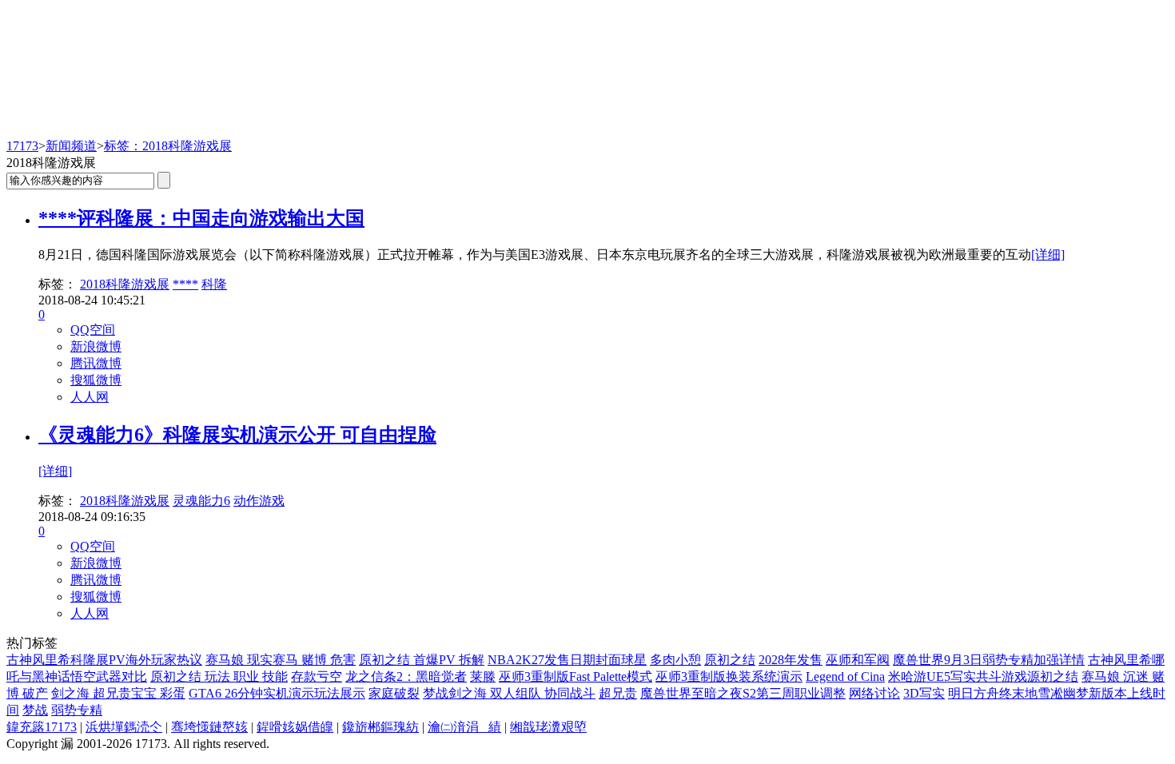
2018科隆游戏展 (124, 284)
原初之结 (729, 660)
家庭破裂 (394, 693)
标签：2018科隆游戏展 (168, 146)
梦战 (35, 710)
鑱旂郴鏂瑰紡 (380, 727)
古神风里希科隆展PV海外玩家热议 (104, 660)
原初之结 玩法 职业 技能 (219, 676)
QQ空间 (92, 329)
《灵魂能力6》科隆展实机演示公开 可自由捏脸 (237, 434)
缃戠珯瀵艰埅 (548, 727)
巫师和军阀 (858, 660)
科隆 (214, 284)
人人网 (89, 397)
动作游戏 (259, 500)
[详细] (1048, 254)
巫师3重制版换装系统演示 (729, 676)
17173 (22, 146)
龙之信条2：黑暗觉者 (406, 676)
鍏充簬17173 (41, 727)
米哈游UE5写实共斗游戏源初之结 (983, 676)
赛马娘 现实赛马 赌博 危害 (280, 660)
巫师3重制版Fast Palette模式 (575, 676)
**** (185, 284)
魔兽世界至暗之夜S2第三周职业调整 (743, 693)
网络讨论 (874, 693)
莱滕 (483, 676)
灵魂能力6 (201, 500)
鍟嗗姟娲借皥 (295, 727)
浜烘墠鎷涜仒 (124, 727)
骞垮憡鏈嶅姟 (209, 727)
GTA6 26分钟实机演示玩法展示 (277, 693)
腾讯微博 (95, 363)
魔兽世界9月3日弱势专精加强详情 (989, 660)
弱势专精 (76, 710)
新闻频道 (71, 146)
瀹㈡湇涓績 (464, 727)
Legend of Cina (845, 676)
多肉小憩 (675, 660)
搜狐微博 (95, 380)
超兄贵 (618, 693)
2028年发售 (790, 660)
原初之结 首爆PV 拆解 (421, 660)
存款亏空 (316, 676)
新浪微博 (95, 346)
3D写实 (924, 693)
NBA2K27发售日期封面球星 (567, 660)
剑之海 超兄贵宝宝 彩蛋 (118, 693)
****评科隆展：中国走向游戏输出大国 (201, 218)
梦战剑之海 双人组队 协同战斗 (509, 693)
